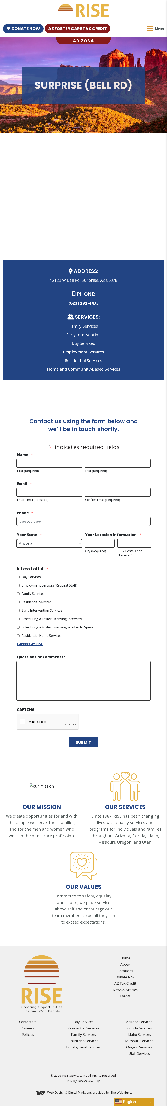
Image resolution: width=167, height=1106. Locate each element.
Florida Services (139, 1028)
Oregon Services (139, 1047)
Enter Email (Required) (32, 500)
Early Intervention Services (42, 610)
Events (125, 996)
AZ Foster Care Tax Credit (77, 28)
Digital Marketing (80, 1092)
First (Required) (28, 471)
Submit (83, 742)
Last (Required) (96, 471)
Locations (125, 970)
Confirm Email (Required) (102, 500)
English (129, 1101)
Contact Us (27, 1021)
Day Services (31, 577)
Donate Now (26, 28)
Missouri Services (139, 1040)
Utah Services (139, 1053)
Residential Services (37, 602)
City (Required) (95, 551)
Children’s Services (83, 1040)
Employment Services (83, 1047)
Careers (28, 1028)
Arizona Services (139, 1021)
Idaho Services (139, 1034)
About (125, 964)
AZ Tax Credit (125, 983)
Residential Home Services (42, 635)
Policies (28, 1034)
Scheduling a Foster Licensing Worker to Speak (57, 627)
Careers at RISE (30, 644)
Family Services (33, 593)
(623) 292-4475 (83, 303)
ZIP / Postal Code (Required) (130, 553)
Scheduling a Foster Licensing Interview (52, 619)
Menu (159, 28)
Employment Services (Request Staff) (49, 585)
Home (125, 958)
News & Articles (125, 989)
